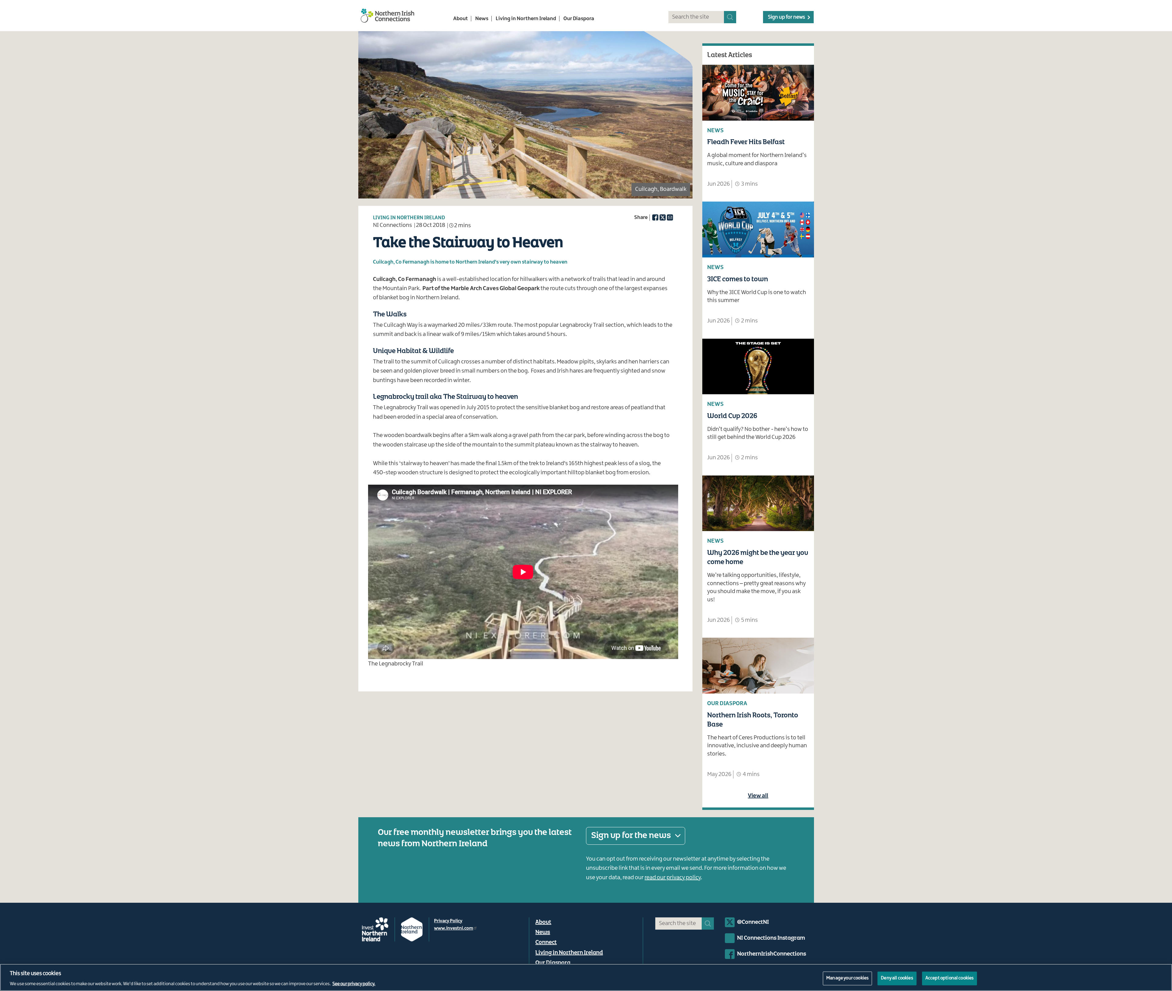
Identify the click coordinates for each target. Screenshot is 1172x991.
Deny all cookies (897, 978)
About (460, 18)
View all (758, 796)
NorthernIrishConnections (771, 954)
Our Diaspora (578, 18)
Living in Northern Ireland (526, 18)
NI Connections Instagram (771, 938)
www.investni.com (453, 928)
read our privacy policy (673, 878)
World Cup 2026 (732, 416)
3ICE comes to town (737, 279)
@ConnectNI (753, 922)
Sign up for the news (631, 835)
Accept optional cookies (949, 978)
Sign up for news (786, 17)
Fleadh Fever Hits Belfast (746, 142)
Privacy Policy (448, 921)
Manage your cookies (847, 978)
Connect (546, 942)
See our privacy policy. (353, 984)
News (481, 18)
